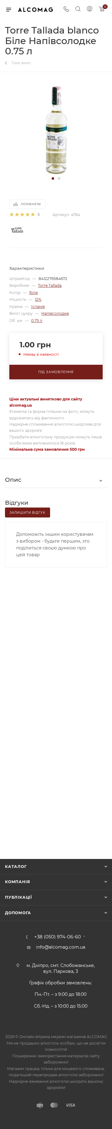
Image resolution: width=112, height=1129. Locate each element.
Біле (33, 292)
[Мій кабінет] (89, 9)
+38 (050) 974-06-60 (57, 937)
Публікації (18, 897)
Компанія (17, 881)
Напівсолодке (55, 313)
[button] (53, 178)
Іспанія (38, 306)
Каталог (16, 866)
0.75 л (36, 320)
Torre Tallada (50, 285)
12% (38, 299)
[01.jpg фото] (56, 128)
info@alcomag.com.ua (60, 947)
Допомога (18, 912)
